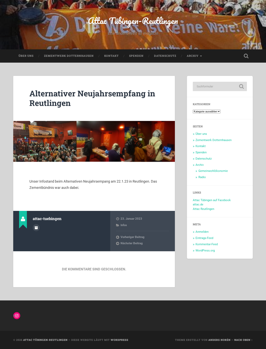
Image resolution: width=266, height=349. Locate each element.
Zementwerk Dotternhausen (69, 56)
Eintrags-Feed (204, 238)
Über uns (25, 56)
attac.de (198, 204)
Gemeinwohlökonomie (213, 171)
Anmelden (202, 232)
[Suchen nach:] (220, 86)
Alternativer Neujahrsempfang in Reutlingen (92, 98)
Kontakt (111, 56)
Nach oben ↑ (243, 339)
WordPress (119, 339)
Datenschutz (165, 56)
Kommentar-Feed (207, 244)
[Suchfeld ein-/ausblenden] (246, 56)
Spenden (136, 56)
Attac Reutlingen (203, 209)
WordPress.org (205, 250)
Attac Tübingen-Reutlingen (133, 21)
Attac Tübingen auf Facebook (212, 200)
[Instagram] (16, 315)
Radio (202, 177)
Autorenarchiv (36, 227)
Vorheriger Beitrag (132, 237)
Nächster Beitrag (132, 243)
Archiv (192, 56)
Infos (124, 225)
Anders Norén (219, 339)
